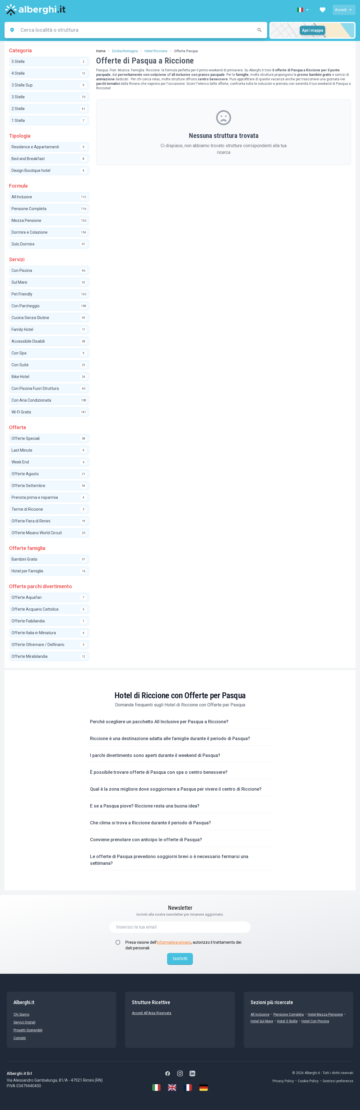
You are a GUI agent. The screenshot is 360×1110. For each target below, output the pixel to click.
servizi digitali (24, 1022)
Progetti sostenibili (28, 1030)
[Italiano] (156, 1087)
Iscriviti (180, 958)
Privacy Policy (283, 1081)
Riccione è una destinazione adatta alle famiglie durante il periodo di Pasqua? (170, 738)
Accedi (340, 10)
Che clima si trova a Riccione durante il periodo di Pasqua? (150, 822)
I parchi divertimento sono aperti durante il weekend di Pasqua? (155, 755)
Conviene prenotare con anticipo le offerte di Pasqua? (146, 839)
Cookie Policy (308, 1081)
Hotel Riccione (156, 51)
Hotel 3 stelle (287, 1021)
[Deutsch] (203, 1087)
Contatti (20, 1038)
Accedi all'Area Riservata (151, 1013)
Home (100, 51)
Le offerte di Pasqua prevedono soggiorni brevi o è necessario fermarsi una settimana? (169, 860)
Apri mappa (312, 30)
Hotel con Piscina (315, 1021)
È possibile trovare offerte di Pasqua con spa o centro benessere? (159, 772)
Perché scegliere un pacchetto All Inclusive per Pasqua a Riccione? (159, 721)
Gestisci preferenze (338, 1081)
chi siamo (21, 1014)
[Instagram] (180, 1073)
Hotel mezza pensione (325, 1014)
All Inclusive (260, 1014)
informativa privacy (174, 942)
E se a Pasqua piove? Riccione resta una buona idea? (144, 806)
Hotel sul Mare (262, 1021)
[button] (303, 10)
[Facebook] (167, 1073)
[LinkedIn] (192, 1073)
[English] (172, 1087)
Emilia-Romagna (125, 51)
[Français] (187, 1087)
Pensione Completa (288, 1014)
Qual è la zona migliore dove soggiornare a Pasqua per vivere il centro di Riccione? (176, 789)
